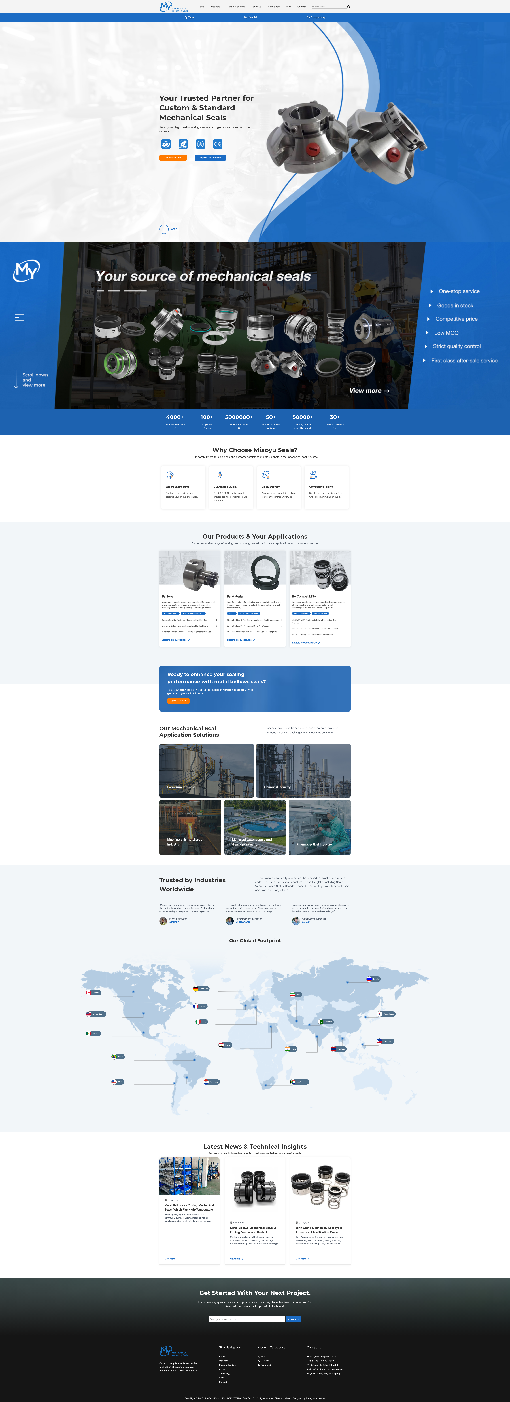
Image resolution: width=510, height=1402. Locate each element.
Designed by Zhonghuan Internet (309, 1398)
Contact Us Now (178, 700)
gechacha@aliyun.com (325, 1356)
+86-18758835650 (328, 1365)
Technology (224, 1373)
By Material (263, 1360)
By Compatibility (265, 1365)
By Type (261, 1356)
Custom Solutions (227, 1365)
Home (222, 1356)
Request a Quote (173, 157)
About (222, 1369)
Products (223, 1360)
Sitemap (279, 1398)
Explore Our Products (210, 157)
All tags (288, 1398)
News (221, 1377)
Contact (223, 1382)
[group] (189, 1211)
